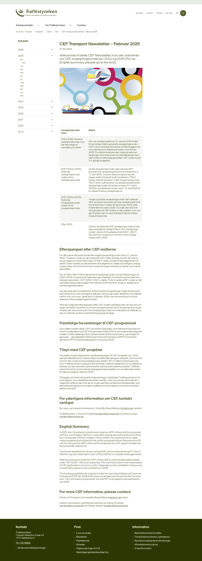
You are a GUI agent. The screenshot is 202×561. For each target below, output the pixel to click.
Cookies (81, 25)
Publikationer (83, 541)
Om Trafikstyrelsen (55, 25)
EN (177, 13)
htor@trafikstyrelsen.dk (107, 414)
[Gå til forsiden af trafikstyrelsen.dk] (75, 13)
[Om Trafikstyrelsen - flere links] (70, 25)
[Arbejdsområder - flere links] (38, 25)
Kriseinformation (143, 548)
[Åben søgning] (183, 13)
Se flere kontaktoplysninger (32, 548)
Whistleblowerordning (146, 545)
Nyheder (80, 545)
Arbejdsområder (24, 25)
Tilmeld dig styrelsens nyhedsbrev (152, 537)
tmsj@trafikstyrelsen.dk (71, 417)
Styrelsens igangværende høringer (153, 541)
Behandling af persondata (148, 533)
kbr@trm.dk (127, 408)
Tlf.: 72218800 (23, 543)
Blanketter (81, 537)
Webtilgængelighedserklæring (92, 552)
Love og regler (83, 533)
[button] (51, 50)
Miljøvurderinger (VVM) (88, 548)
